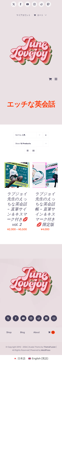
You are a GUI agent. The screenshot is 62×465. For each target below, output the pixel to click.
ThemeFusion (50, 347)
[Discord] (46, 318)
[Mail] (54, 318)
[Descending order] (46, 135)
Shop (9, 332)
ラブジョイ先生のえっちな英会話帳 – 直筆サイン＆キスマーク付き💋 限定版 (45, 209)
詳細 (9, 179)
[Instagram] (31, 318)
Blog (22, 332)
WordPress (45, 350)
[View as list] (33, 151)
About (36, 332)
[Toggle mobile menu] (56, 79)
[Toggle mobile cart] (50, 79)
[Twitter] (8, 318)
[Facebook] (16, 318)
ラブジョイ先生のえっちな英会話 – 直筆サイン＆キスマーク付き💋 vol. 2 (17, 209)
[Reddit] (39, 318)
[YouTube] (23, 318)
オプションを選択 (17, 172)
